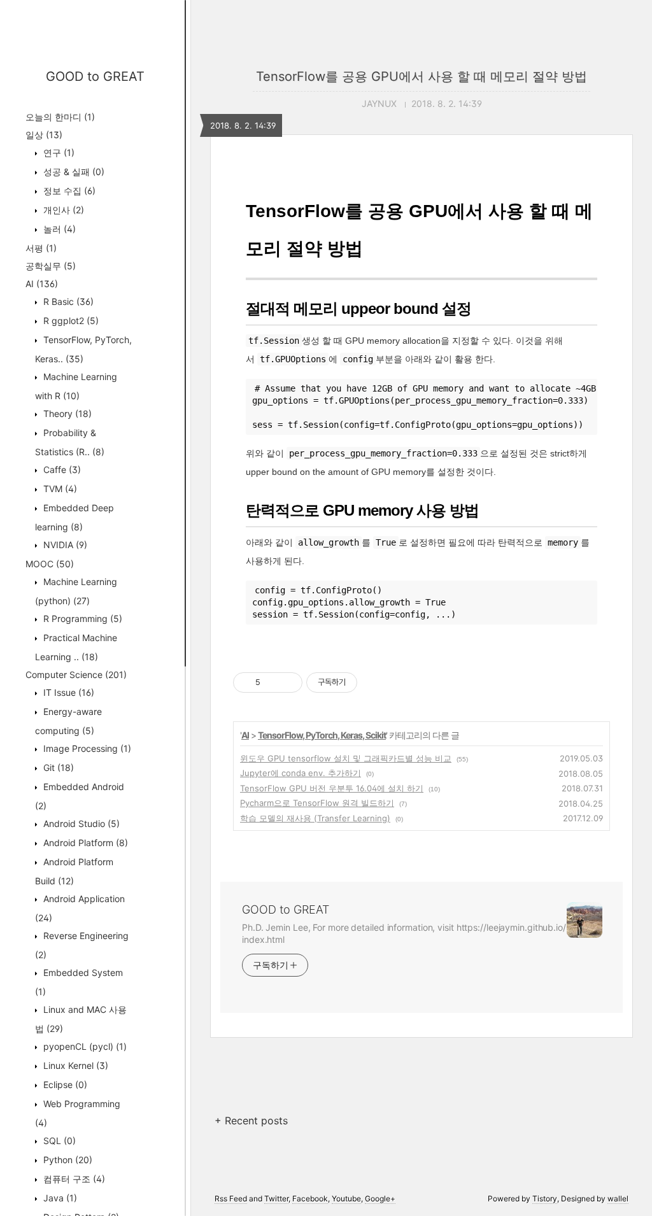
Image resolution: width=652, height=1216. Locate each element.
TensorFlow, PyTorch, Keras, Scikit (322, 735)
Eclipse (64, 1084)
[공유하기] (272, 682)
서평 (41, 248)
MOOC (49, 563)
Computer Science (76, 674)
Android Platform (84, 842)
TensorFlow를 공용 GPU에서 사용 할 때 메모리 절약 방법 (421, 76)
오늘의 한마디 (60, 116)
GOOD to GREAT (95, 76)
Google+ (380, 1198)
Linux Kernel (74, 1065)
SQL (58, 1140)
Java (59, 1197)
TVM (59, 488)
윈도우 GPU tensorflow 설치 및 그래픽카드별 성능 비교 (345, 758)
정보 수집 (68, 190)
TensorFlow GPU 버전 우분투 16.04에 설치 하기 (331, 788)
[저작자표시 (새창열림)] (363, 682)
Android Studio (80, 823)
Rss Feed (231, 1198)
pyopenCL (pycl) (84, 1046)
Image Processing (86, 748)
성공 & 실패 (72, 171)
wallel (617, 1198)
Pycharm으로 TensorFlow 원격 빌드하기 (317, 803)
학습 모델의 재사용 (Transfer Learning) (315, 818)
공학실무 (50, 265)
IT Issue (67, 692)
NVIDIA (64, 544)
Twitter (276, 1198)
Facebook (310, 1198)
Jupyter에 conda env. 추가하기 (300, 773)
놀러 (58, 228)
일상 (43, 134)
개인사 (62, 209)
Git (57, 767)
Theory (66, 413)
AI (41, 283)
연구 (57, 152)
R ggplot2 (70, 320)
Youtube (346, 1198)
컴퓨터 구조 (73, 1178)
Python (66, 1159)
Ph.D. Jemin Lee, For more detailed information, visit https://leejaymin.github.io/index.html (404, 933)
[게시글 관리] (288, 682)
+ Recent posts (251, 1120)
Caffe (61, 469)
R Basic (67, 301)
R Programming (81, 618)
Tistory (544, 1198)
